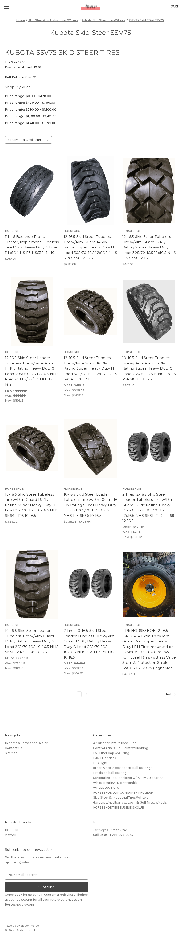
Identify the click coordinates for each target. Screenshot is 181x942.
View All (10, 835)
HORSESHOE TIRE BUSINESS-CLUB (118, 807)
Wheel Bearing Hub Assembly (115, 783)
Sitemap (11, 753)
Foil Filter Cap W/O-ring (111, 753)
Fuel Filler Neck (104, 758)
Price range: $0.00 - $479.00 (28, 96)
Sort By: (13, 139)
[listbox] (36, 139)
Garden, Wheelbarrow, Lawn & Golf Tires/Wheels (130, 803)
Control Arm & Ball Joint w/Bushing (120, 748)
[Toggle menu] (6, 6)
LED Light (100, 763)
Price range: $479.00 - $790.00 (30, 102)
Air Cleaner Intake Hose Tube (114, 743)
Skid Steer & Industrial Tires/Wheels (120, 798)
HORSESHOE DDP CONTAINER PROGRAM (123, 793)
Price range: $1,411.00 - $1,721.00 (30, 123)
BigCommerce (30, 925)
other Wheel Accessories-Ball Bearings (122, 768)
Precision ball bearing (110, 773)
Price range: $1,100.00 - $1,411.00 (31, 116)
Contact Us (13, 748)
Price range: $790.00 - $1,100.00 (30, 109)
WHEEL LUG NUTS (106, 788)
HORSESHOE (14, 830)
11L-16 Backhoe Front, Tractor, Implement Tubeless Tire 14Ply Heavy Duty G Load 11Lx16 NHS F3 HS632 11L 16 (32, 244)
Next (168, 694)
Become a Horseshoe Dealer (26, 743)
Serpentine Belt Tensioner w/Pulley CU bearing (128, 778)
